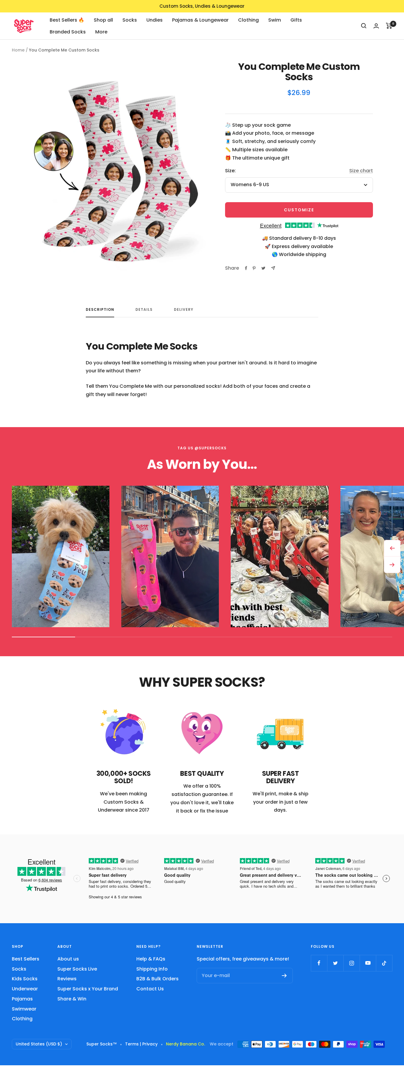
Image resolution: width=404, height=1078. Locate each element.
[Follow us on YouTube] (368, 963)
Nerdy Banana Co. (188, 1044)
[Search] (363, 25)
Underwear (25, 988)
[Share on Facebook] (246, 268)
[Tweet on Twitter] (263, 268)
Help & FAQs (150, 958)
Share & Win (71, 998)
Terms (132, 1044)
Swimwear (24, 1008)
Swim (274, 20)
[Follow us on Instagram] (351, 963)
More (101, 31)
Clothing (248, 20)
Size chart (361, 170)
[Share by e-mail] (273, 268)
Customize (299, 210)
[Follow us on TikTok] (384, 963)
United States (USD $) (39, 1044)
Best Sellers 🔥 (67, 20)
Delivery (183, 310)
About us (68, 958)
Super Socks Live (77, 969)
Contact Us (150, 988)
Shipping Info (152, 969)
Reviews (67, 978)
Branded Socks (68, 31)
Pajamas (22, 998)
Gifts (296, 20)
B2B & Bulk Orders (157, 978)
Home (18, 50)
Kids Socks (25, 978)
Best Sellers (25, 958)
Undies (154, 20)
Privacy (150, 1044)
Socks (129, 20)
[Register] (284, 976)
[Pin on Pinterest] (254, 268)
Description (100, 310)
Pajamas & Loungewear (200, 20)
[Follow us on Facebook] (319, 963)
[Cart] (389, 26)
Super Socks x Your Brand (87, 988)
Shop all (103, 20)
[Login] (376, 25)
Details (144, 310)
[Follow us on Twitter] (335, 963)
